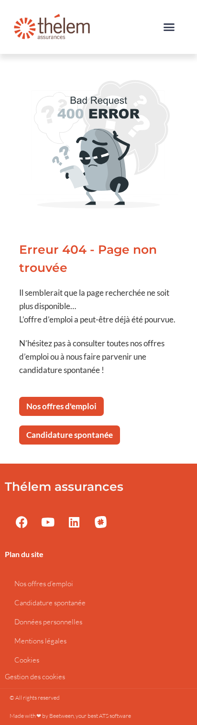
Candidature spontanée (50, 602)
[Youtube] (48, 522)
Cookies (26, 659)
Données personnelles (48, 621)
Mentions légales (40, 640)
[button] (169, 27)
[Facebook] (21, 522)
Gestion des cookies (35, 676)
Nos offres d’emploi (43, 583)
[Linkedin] (74, 522)
